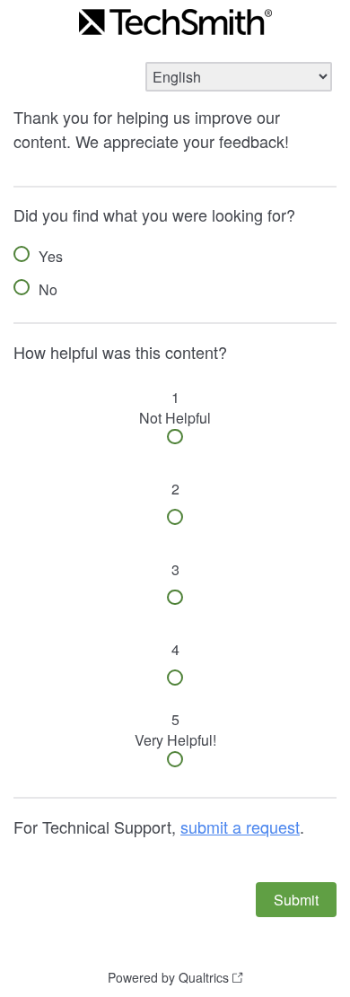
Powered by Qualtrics (168, 977)
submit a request (240, 826)
